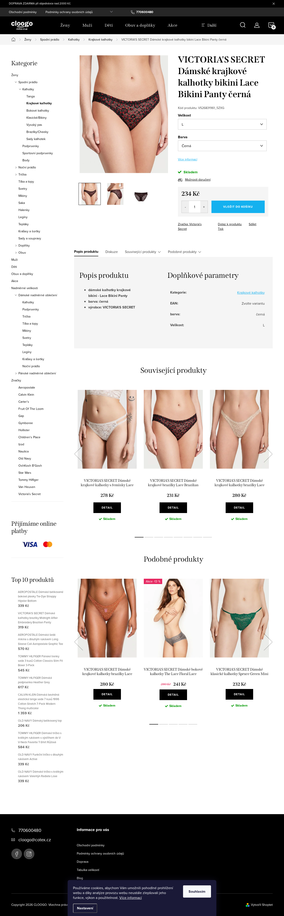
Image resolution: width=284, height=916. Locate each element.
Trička (22, 174)
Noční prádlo (27, 167)
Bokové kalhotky (37, 110)
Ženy (14, 75)
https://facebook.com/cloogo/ (16, 854)
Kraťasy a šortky (29, 231)
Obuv (22, 252)
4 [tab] (183, 724)
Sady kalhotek (35, 139)
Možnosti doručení (198, 179)
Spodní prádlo (27, 82)
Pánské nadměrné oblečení (37, 373)
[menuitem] (65, 25)
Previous (78, 454)
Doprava (82, 861)
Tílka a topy (26, 181)
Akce (14, 281)
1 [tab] (153, 724)
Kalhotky (28, 89)
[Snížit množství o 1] (185, 207)
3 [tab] (173, 724)
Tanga (30, 96)
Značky (16, 380)
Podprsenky (30, 146)
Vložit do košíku (238, 207)
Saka (21, 203)
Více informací (130, 897)
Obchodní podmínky (23, 12)
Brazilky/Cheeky (37, 132)
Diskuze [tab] (111, 251)
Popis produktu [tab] (86, 251)
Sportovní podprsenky (37, 153)
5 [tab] (192, 724)
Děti (14, 267)
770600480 (29, 830)
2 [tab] (163, 724)
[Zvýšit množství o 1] (204, 207)
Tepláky (23, 224)
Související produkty (140, 251)
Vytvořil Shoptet (262, 904)
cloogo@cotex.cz (34, 839)
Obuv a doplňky (22, 274)
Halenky (24, 210)
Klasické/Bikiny (36, 117)
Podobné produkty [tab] (182, 251)
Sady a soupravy (29, 238)
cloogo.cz (29, 854)
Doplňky (24, 245)
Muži (14, 259)
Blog (80, 878)
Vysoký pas (34, 124)
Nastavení (85, 908)
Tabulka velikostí (88, 870)
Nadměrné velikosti (24, 288)
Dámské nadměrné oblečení (37, 295)
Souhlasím (197, 891)
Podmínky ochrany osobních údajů (69, 12)
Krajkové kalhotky (39, 103)
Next (268, 454)
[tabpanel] (107, 458)
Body (26, 160)
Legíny (23, 217)
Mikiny (22, 195)
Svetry (22, 188)
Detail (107, 507)
